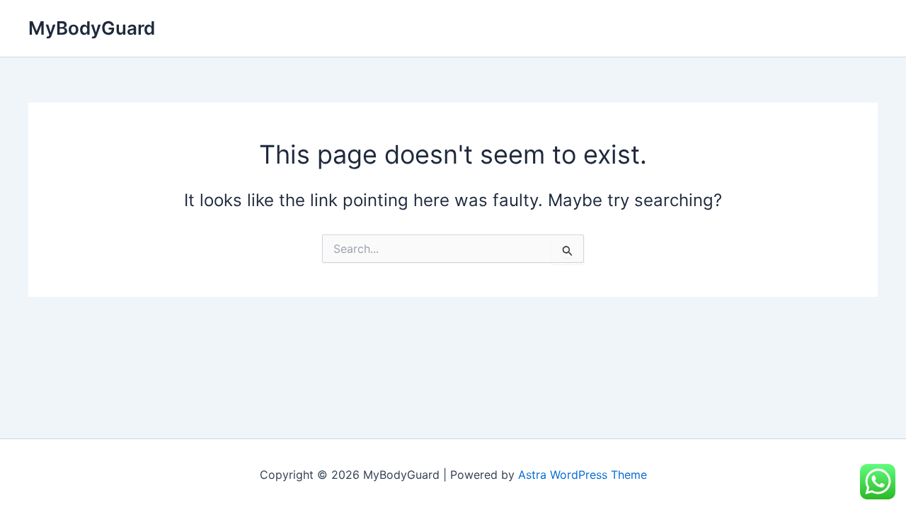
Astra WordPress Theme (582, 475)
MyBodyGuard (91, 28)
